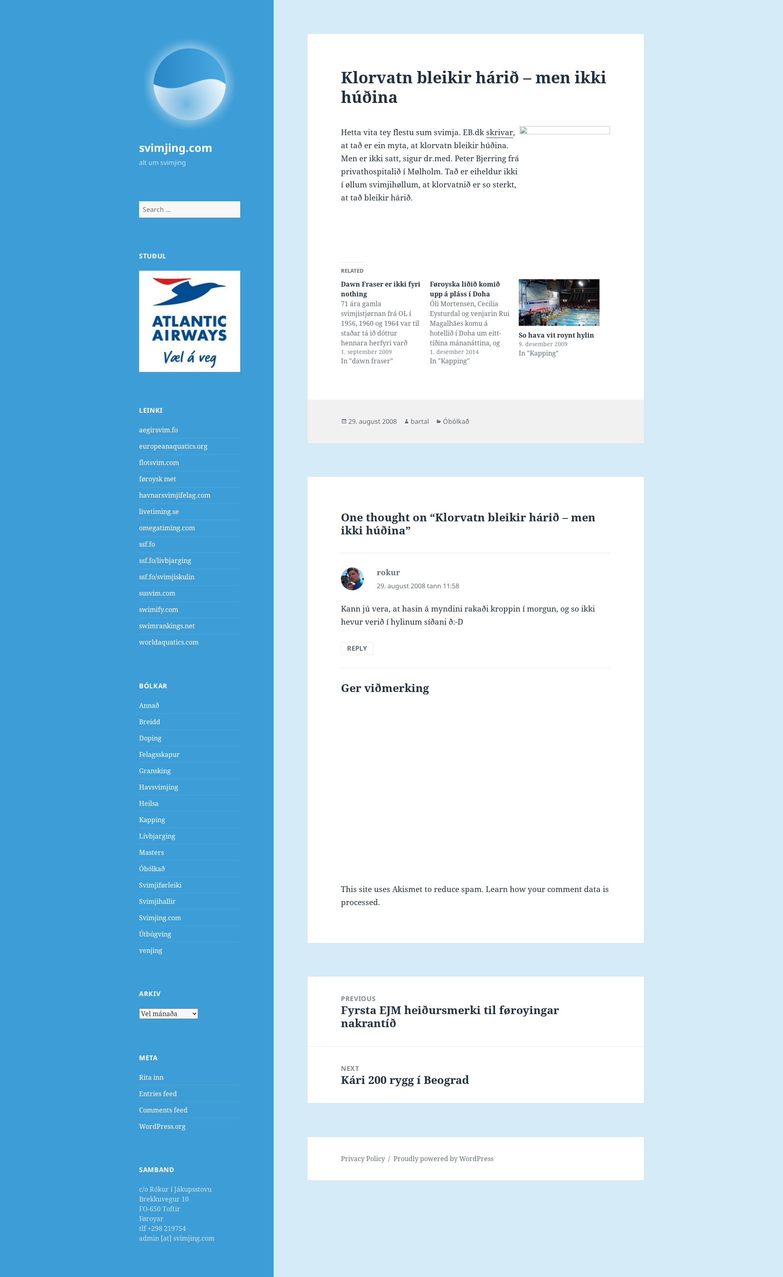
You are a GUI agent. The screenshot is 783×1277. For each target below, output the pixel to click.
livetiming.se (159, 511)
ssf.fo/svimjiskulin (167, 576)
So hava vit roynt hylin (556, 335)
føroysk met (157, 478)
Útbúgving (155, 934)
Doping (150, 738)
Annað (149, 705)
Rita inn (151, 1077)
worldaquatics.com (169, 642)
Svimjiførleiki (160, 885)
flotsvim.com (159, 462)
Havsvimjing (158, 787)
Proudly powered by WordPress (443, 1158)
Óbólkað (152, 868)
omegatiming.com (167, 527)
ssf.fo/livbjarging (165, 560)
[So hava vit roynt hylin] (559, 302)
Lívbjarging (157, 836)
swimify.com (158, 609)
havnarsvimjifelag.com (174, 495)
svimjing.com (175, 147)
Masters (151, 852)
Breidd (149, 721)
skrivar (499, 132)
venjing (150, 950)
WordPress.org (162, 1126)
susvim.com (157, 593)
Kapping (152, 819)
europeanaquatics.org (173, 446)
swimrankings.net (167, 625)
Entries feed (158, 1093)
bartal (420, 421)
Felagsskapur (159, 754)
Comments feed (163, 1110)
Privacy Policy (363, 1158)
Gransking (155, 770)
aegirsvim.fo (158, 429)
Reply (357, 648)
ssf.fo (147, 544)
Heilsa (149, 803)
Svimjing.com (160, 917)
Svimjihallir (157, 901)
